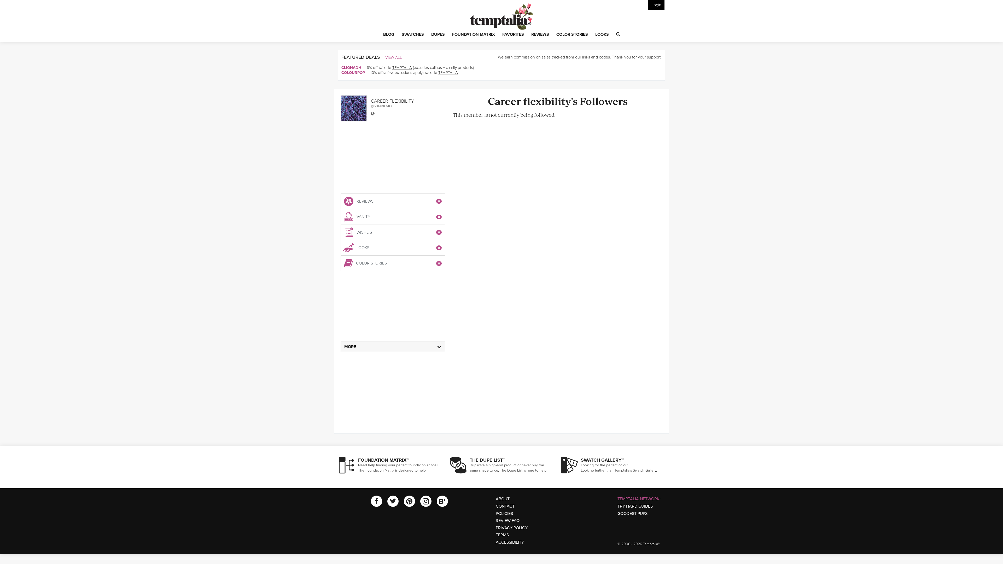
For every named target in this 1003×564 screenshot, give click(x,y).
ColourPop (353, 72)
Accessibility (510, 542)
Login (656, 5)
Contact (505, 506)
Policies (504, 513)
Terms (502, 535)
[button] (389, 34)
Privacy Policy (512, 528)
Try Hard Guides (635, 506)
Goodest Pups (632, 513)
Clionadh (351, 67)
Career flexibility (392, 101)
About (503, 499)
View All (393, 57)
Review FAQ (508, 520)
